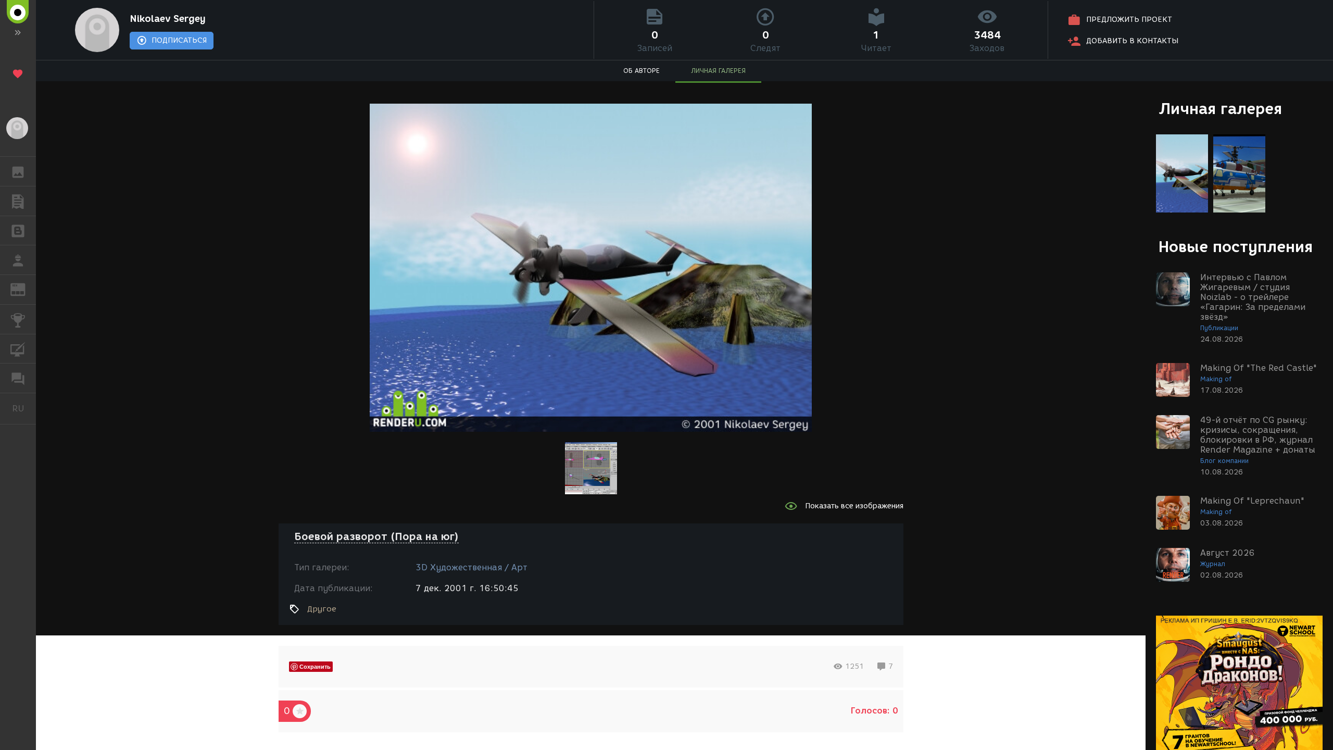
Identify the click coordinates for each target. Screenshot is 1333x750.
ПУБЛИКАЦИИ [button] (18, 201)
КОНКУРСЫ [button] (18, 319)
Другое (321, 609)
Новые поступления (1236, 247)
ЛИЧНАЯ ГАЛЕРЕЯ (718, 70)
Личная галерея (1220, 108)
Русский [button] (24, 408)
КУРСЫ (18, 349)
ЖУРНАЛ (24, 289)
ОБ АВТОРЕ (641, 70)
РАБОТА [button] (18, 259)
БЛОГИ (18, 230)
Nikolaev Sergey (168, 18)
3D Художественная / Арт (471, 567)
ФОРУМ (18, 378)
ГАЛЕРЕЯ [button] (18, 171)
